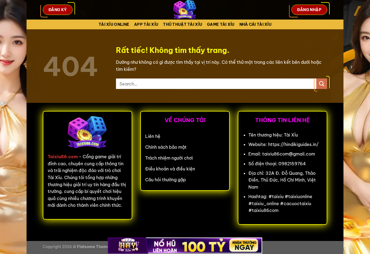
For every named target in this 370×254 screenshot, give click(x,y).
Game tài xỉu (220, 24)
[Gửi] (321, 83)
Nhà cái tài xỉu (255, 24)
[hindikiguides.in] (185, 10)
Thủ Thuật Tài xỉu (182, 24)
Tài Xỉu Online (114, 24)
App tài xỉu (146, 24)
